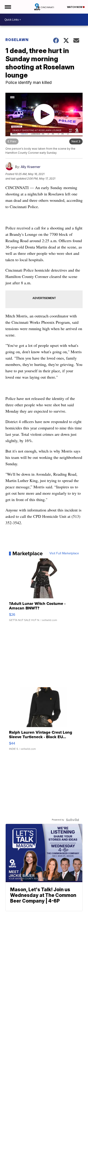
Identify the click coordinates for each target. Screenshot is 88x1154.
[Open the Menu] (7, 6)
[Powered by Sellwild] (72, 819)
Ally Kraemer (30, 167)
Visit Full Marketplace (64, 553)
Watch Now (75, 7)
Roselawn (17, 39)
